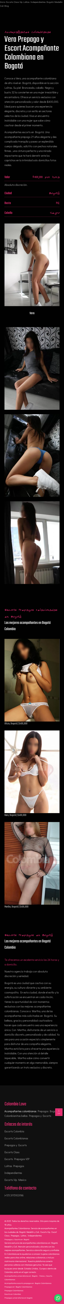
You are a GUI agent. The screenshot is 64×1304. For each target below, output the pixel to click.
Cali (2, 5)
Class (16, 1)
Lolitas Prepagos (14, 1166)
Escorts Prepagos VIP (16, 1159)
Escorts (9, 1)
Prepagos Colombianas (13, 1290)
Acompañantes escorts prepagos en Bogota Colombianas (27, 1283)
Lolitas (26, 1)
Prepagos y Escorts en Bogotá (16, 1239)
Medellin (58, 1)
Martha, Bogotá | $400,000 (16, 907)
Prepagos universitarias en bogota (18, 1297)
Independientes (38, 1)
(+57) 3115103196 (14, 1195)
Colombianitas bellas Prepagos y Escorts (27, 1116)
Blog (6, 5)
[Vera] (32, 368)
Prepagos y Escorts (15, 1145)
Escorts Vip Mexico (15, 1180)
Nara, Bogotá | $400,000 (15, 815)
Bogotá (50, 1)
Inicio (2, 1)
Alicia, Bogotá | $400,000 (15, 724)
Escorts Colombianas (16, 1138)
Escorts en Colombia (12, 1294)
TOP (58, 1113)
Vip (21, 1)
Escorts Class (11, 1152)
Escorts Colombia (14, 1131)
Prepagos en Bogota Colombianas (18, 1286)
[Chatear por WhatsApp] (58, 1298)
